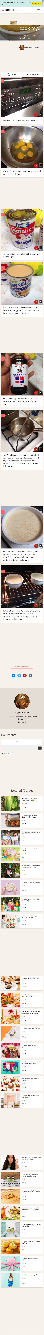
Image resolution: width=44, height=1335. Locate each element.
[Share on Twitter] (19, 675)
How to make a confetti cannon (29, 849)
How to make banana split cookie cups (30, 1079)
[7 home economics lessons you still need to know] (10, 1179)
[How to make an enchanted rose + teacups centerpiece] (10, 1016)
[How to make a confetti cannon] (10, 854)
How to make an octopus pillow (30, 1259)
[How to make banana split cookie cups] (10, 1083)
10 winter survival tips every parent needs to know (30, 866)
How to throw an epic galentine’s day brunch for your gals (30, 1046)
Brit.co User (29, 47)
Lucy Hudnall (26, 803)
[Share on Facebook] (13, 675)
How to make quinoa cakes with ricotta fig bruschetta (30, 1209)
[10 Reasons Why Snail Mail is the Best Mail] (10, 837)
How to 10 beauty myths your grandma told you (31, 1158)
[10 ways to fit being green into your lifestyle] (10, 921)
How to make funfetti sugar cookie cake (31, 1192)
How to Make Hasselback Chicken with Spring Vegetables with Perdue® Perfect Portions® (30, 818)
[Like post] (16, 666)
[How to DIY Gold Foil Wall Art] (10, 887)
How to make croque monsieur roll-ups (29, 995)
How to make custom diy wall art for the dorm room (31, 1062)
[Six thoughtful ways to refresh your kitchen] (10, 1229)
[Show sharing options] (40, 114)
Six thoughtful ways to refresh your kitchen (31, 1225)
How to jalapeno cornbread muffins (31, 1242)
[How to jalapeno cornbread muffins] (10, 1246)
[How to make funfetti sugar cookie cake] (10, 1196)
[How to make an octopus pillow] (10, 1263)
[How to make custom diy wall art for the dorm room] (10, 1067)
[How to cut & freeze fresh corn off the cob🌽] (10, 803)
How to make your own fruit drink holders (31, 900)
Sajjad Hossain (22, 712)
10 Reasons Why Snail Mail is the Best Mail (31, 833)
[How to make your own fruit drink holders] (10, 904)
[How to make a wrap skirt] (10, 1280)
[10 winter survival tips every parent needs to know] (10, 870)
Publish (40, 748)
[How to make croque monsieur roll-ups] (10, 1000)
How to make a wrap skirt (30, 1275)
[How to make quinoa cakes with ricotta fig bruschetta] (10, 1213)
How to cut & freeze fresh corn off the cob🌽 (30, 799)
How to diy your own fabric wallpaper (30, 1096)
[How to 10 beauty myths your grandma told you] (10, 1162)
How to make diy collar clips (31, 1028)
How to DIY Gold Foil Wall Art (31, 882)
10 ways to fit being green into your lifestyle (30, 916)
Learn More (37, 3)
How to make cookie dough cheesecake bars (31, 979)
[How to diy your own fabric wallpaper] (10, 1100)
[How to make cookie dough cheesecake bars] (10, 983)
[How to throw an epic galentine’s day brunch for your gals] (10, 1050)
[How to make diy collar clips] (10, 1033)
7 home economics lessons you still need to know (30, 1175)
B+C (24, 820)
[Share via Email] (30, 675)
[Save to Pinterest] (25, 675)
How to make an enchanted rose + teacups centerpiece (31, 1012)
